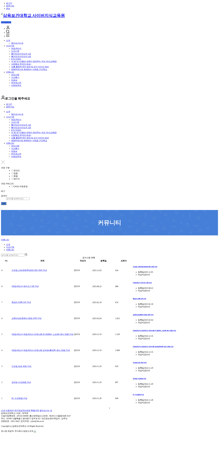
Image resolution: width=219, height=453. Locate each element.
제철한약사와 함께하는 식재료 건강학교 (29, 69)
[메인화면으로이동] (33, 15)
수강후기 (15, 77)
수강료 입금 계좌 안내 (21, 366)
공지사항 (15, 75)
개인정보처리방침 (22, 410)
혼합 (16, 176)
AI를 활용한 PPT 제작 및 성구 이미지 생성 (30, 67)
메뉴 (8, 8)
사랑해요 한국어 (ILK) (21, 64)
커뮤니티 (10, 72)
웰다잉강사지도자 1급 (21, 54)
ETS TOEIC (16, 59)
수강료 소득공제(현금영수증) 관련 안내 (29, 270)
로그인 (9, 3)
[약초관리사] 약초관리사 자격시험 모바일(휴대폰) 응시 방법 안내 (41, 350)
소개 (8, 40)
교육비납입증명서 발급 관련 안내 (26, 318)
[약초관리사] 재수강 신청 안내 (25, 286)
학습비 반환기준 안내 (21, 302)
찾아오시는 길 (46, 410)
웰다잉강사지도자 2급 (21, 56)
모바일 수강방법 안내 (21, 382)
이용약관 (10, 410)
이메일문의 (16, 85)
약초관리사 (16, 48)
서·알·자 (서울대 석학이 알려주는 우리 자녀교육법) (34, 61)
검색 (3, 203)
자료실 (14, 80)
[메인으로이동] (2, 237)
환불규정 (35, 410)
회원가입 (10, 6)
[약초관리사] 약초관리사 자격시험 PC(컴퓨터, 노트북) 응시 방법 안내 (42, 334)
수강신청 (10, 46)
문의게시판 (16, 83)
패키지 (17, 179)
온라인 (17, 170)
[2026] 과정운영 (21, 186)
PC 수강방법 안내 (19, 398)
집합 (16, 173)
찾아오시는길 (17, 43)
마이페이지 (6, 22)
